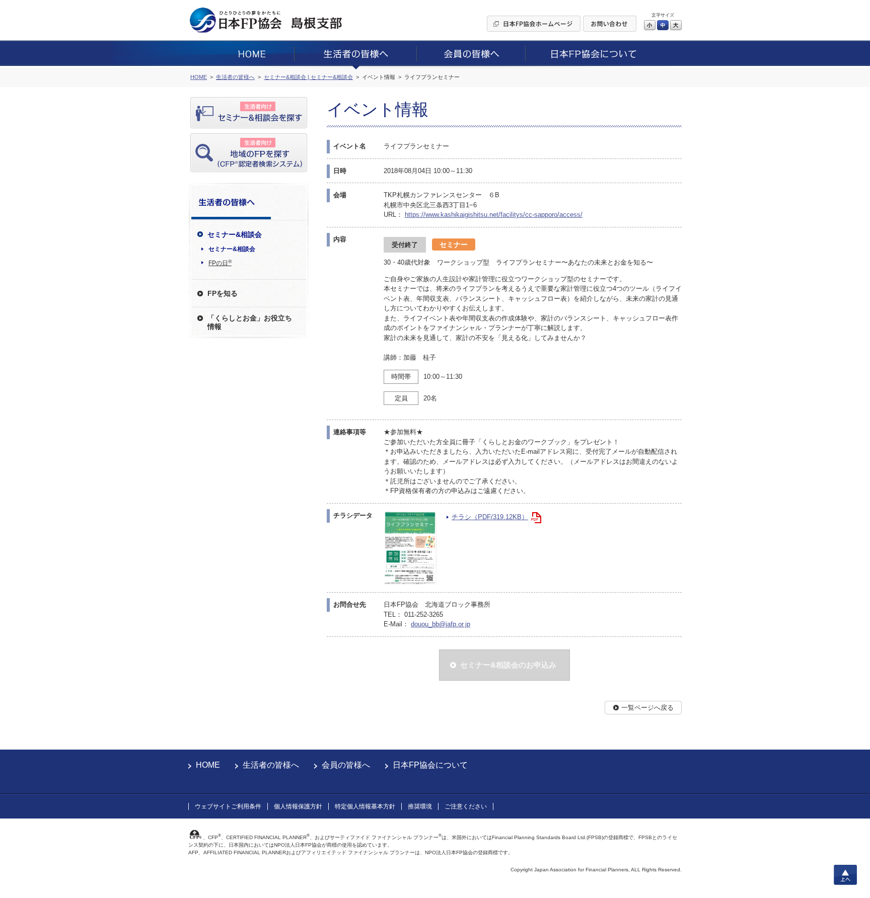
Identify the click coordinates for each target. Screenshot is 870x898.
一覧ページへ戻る (647, 707)
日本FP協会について (430, 765)
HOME (208, 765)
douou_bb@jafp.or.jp (440, 624)
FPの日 (220, 263)
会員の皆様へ (346, 765)
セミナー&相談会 (231, 249)
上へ (845, 874)
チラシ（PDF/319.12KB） (490, 517)
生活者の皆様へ (271, 765)
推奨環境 (420, 806)
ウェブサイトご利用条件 (228, 806)
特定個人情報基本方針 (365, 806)
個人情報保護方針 (298, 806)
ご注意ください (466, 806)
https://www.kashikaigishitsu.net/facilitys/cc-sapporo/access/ (494, 214)
